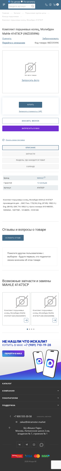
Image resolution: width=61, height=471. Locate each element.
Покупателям (10, 398)
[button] (27, 329)
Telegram (27, 445)
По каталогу (29, 2)
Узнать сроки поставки (15, 140)
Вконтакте (19, 445)
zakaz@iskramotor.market (32, 422)
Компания (8, 390)
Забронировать (50, 38)
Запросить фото (30, 80)
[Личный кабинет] (50, 4)
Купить (30, 104)
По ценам (15, 2)
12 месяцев (42, 183)
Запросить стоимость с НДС (30, 111)
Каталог (7, 383)
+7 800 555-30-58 (23, 416)
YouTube (34, 445)
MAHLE (40, 178)
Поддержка (8, 405)
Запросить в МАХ (30, 128)
